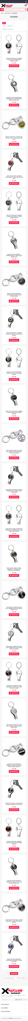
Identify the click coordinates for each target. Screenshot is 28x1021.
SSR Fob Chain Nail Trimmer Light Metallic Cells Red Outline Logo (14, 177)
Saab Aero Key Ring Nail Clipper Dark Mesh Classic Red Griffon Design (14, 921)
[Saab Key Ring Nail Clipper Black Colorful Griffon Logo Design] (14, 789)
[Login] (26, 1)
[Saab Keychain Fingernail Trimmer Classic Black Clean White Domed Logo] (14, 866)
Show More (14, 973)
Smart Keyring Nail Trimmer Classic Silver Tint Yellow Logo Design (14, 334)
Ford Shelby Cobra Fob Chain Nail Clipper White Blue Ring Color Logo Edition (14, 452)
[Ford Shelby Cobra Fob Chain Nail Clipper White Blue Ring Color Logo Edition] (14, 436)
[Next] (26, 978)
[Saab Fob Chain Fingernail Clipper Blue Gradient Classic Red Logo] (14, 945)
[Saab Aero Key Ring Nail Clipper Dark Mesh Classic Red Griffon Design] (14, 906)
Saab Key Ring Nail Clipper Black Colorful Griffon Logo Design (14, 804)
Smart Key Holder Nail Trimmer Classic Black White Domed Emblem (14, 412)
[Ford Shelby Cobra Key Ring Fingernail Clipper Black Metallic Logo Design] (14, 554)
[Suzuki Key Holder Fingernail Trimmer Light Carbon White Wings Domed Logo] (14, 83)
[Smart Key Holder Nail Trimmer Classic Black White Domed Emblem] (14, 397)
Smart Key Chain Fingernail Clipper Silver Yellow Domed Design (14, 373)
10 (23, 978)
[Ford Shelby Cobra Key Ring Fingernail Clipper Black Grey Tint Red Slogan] (14, 671)
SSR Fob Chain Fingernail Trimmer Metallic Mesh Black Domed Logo (14, 256)
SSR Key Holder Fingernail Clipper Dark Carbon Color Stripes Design (14, 295)
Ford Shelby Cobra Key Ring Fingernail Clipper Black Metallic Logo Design (14, 569)
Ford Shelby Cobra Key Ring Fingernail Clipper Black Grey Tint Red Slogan (14, 687)
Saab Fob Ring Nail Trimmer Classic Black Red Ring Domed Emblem (14, 843)
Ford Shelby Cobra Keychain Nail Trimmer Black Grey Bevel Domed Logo (14, 608)
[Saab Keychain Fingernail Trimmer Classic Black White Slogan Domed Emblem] (14, 750)
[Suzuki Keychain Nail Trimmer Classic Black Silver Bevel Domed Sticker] (14, 44)
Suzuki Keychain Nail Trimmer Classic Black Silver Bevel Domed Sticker (14, 60)
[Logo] (14, 991)
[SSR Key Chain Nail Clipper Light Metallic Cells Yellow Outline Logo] (14, 123)
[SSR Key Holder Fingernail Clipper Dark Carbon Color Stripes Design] (14, 279)
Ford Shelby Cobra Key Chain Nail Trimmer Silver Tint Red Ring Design (14, 726)
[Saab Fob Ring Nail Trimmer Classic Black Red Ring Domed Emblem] (14, 827)
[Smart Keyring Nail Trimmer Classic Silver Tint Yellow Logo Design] (14, 319)
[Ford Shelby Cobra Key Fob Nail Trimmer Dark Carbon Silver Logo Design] (14, 475)
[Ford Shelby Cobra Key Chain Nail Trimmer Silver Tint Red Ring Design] (14, 711)
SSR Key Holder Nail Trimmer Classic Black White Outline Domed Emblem (14, 216)
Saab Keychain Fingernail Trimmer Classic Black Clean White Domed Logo (14, 882)
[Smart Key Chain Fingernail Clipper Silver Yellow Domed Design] (14, 358)
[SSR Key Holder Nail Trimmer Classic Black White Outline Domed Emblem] (14, 201)
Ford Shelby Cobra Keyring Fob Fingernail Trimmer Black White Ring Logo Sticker (14, 530)
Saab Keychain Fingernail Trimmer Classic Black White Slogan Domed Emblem (14, 765)
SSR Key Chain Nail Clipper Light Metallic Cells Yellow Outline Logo (14, 138)
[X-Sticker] (7, 5)
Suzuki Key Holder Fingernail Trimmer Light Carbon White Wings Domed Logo (14, 99)
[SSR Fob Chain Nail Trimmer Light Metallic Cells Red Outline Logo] (14, 162)
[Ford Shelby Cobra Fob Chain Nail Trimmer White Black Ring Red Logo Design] (14, 632)
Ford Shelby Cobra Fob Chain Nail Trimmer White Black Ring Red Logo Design (14, 648)
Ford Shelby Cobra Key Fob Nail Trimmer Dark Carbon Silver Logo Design (14, 491)
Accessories (7, 13)
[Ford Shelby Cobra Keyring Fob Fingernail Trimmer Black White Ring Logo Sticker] (14, 515)
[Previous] (5, 978)
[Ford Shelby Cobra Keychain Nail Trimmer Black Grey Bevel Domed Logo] (14, 593)
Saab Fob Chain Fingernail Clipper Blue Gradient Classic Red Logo (14, 960)
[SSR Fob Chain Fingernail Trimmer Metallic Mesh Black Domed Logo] (14, 240)
